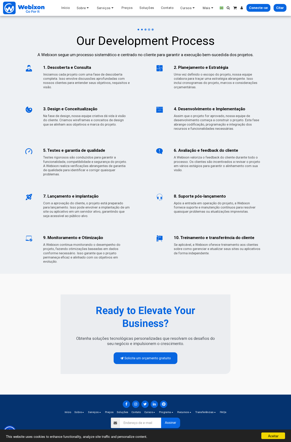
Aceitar (273, 435)
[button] (83, 7)
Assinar (170, 423)
